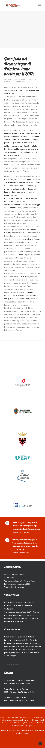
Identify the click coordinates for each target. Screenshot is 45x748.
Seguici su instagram (21, 532)
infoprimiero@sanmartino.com (22, 700)
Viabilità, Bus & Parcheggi (14, 587)
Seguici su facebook (21, 553)
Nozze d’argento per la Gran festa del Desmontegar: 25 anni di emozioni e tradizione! (19, 606)
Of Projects (25, 733)
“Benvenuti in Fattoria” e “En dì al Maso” (19, 581)
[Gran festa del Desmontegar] (12, 5)
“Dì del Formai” (9, 578)
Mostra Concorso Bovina (14, 574)
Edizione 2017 (21, 79)
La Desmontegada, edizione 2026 (17, 584)
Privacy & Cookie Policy (35, 730)
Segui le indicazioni (13, 664)
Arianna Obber (20, 81)
